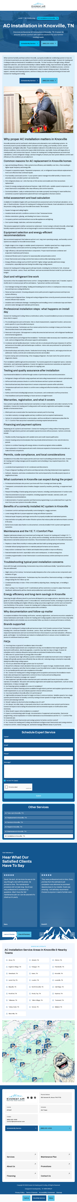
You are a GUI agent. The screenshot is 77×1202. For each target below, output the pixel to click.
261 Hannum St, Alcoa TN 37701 (51, 1097)
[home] (38, 5)
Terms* (16, 780)
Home (20, 18)
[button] (51, 1198)
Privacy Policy (19, 1192)
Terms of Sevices (31, 1192)
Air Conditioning (30, 18)
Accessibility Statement (47, 1192)
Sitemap (59, 1192)
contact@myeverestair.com (16, 1121)
